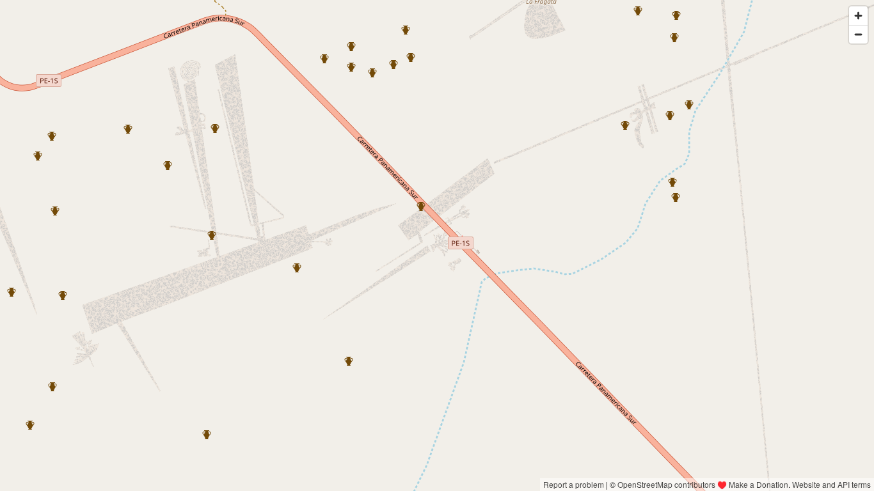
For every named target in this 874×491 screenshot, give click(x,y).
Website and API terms (831, 484)
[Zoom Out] (858, 34)
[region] (437, 245)
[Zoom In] (858, 15)
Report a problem (573, 484)
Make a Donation (758, 484)
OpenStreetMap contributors (666, 484)
